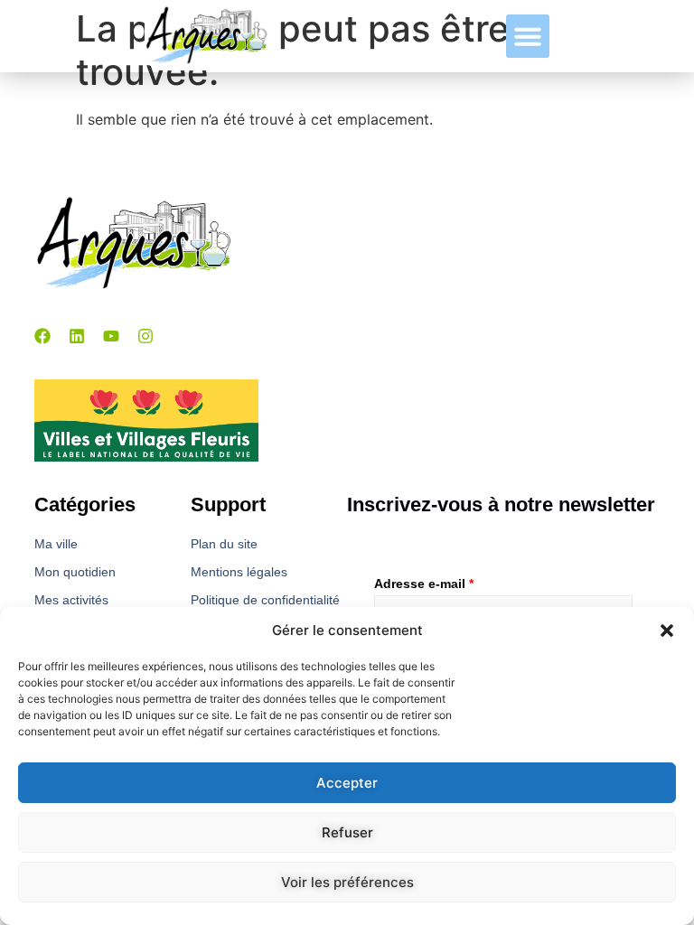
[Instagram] (145, 336)
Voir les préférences (347, 882)
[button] (667, 630)
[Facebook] (42, 336)
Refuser (347, 832)
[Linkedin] (77, 336)
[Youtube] (111, 336)
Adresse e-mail (424, 583)
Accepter (347, 782)
